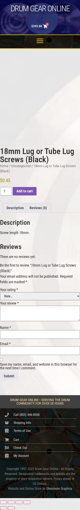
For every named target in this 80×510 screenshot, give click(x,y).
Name (5, 328)
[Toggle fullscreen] (11, 502)
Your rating (9, 290)
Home (4, 166)
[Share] (19, 502)
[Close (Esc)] (26, 502)
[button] (40, 40)
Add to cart (24, 191)
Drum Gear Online (40, 8)
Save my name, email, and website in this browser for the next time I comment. (38, 366)
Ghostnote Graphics (59, 489)
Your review (9, 303)
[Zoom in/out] (3, 502)
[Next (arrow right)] (11, 508)
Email (5, 344)
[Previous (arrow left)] (3, 508)
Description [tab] (15, 208)
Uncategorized (21, 166)
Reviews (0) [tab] (38, 208)
